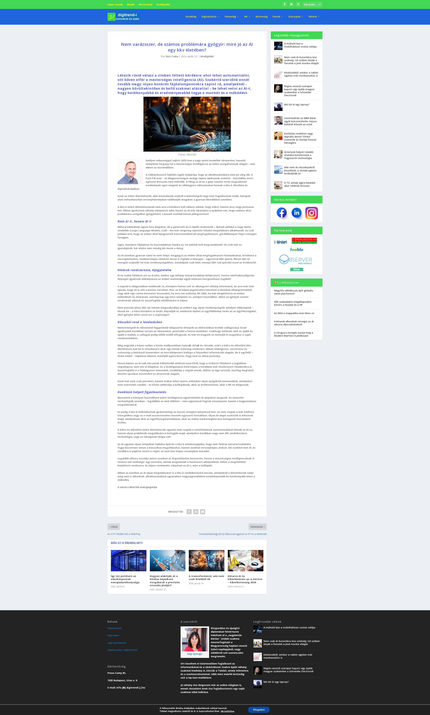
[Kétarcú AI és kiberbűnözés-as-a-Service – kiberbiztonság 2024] (245, 560)
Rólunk (313, 16)
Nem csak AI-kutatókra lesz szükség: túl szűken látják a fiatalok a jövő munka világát (301, 60)
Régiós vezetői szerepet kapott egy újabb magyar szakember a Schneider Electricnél (299, 91)
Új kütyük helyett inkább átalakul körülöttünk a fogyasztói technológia (298, 155)
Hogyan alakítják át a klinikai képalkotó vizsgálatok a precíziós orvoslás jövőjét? (165, 580)
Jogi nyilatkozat (117, 642)
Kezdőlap (191, 16)
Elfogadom (259, 709)
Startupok (294, 16)
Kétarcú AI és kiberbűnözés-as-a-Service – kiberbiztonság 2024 (245, 579)
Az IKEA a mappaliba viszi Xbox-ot (294, 313)
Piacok (276, 16)
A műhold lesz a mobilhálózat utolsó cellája (300, 45)
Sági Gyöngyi (194, 653)
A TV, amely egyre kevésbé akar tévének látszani (299, 184)
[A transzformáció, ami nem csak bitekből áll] (206, 560)
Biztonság (262, 16)
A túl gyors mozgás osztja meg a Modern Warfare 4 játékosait (293, 334)
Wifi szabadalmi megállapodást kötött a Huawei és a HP (293, 303)
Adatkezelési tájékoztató (122, 650)
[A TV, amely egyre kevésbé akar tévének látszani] (278, 185)
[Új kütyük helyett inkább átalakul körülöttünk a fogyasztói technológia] (278, 154)
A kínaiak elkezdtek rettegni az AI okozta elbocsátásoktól (294, 323)
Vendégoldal (163, 4)
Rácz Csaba (172, 56)
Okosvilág (230, 16)
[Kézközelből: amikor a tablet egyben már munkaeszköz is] (278, 75)
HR (245, 16)
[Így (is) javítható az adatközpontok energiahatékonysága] (128, 560)
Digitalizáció (209, 16)
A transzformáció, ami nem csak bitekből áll (206, 577)
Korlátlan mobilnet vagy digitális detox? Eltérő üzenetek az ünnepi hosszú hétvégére (300, 138)
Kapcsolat (113, 635)
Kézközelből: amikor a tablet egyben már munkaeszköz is (301, 74)
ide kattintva (227, 711)
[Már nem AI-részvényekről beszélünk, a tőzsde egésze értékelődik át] (278, 169)
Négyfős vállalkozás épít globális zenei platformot (293, 292)
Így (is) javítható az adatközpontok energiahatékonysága (125, 579)
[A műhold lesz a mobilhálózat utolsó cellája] (278, 46)
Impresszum (115, 628)
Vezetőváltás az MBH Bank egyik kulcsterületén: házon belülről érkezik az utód (300, 121)
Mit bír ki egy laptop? (296, 104)
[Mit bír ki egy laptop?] (278, 107)
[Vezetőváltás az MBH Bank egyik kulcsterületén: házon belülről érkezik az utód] (278, 120)
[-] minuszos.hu (288, 282)
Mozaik (131, 4)
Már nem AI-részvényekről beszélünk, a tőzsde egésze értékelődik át (300, 170)
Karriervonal (145, 4)
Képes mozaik (115, 4)
